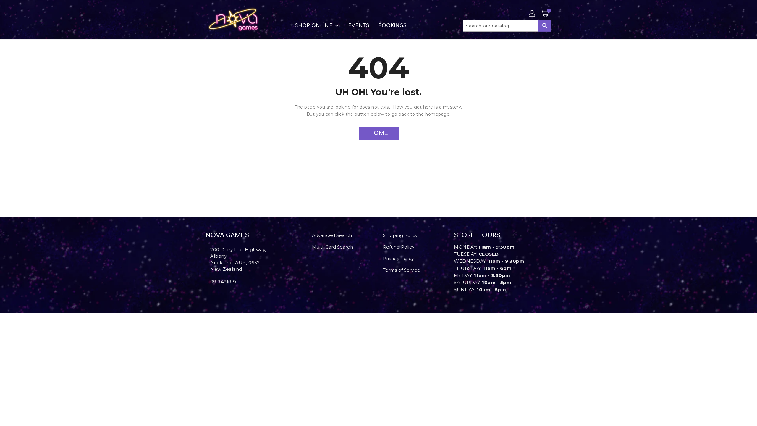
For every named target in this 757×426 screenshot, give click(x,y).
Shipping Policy (400, 235)
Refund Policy (398, 247)
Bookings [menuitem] (392, 25)
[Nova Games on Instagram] (212, 294)
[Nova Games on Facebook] (207, 294)
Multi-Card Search (332, 247)
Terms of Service (401, 270)
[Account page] (532, 14)
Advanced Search (332, 235)
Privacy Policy (398, 258)
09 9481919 (223, 282)
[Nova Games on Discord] (217, 294)
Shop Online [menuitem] (314, 25)
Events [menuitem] (358, 25)
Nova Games (227, 235)
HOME (378, 133)
